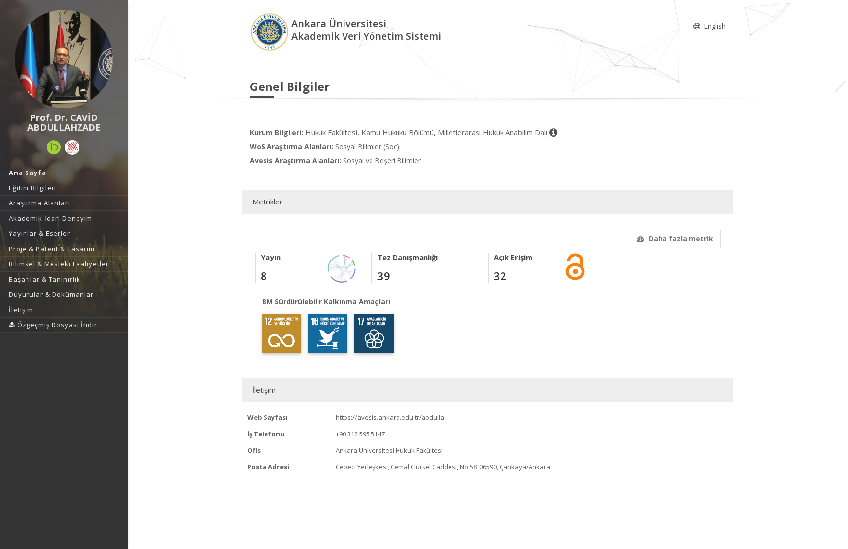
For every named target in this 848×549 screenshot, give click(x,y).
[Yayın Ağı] (342, 268)
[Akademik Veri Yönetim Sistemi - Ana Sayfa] (271, 31)
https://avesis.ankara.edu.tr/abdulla (390, 417)
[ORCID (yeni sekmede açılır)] (54, 147)
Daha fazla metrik (681, 238)
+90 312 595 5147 (360, 434)
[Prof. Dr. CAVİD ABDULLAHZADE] (64, 59)
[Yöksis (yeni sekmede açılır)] (72, 147)
